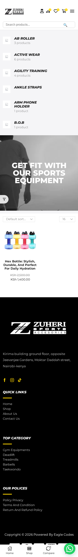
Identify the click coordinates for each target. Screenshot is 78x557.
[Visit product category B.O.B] (6, 125)
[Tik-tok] (20, 380)
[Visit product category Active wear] (6, 57)
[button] (42, 11)
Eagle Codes (64, 534)
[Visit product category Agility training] (6, 73)
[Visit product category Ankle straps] (6, 89)
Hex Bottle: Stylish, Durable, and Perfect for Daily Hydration (20, 265)
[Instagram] (12, 380)
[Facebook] (4, 380)
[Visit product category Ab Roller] (6, 41)
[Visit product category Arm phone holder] (6, 107)
